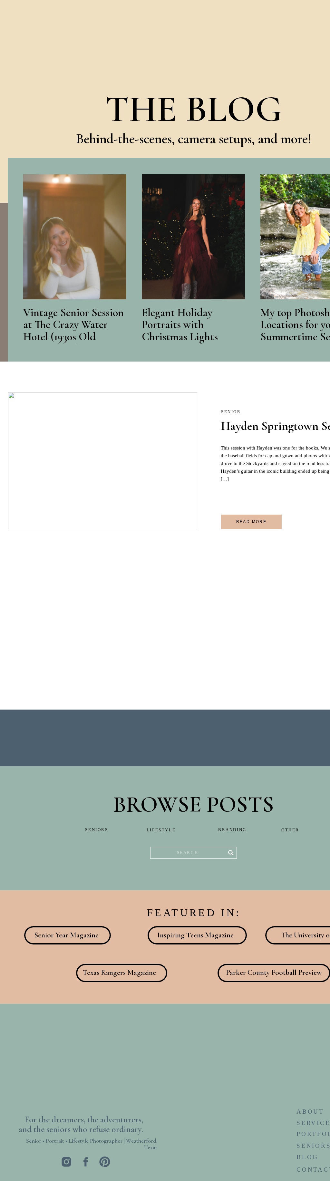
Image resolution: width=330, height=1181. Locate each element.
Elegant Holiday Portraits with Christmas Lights (180, 325)
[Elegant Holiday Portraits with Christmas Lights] (193, 236)
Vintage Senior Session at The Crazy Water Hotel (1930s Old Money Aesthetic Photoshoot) (73, 337)
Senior (231, 411)
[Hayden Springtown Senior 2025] (102, 460)
